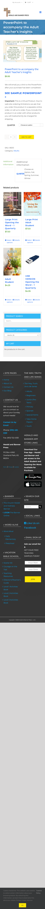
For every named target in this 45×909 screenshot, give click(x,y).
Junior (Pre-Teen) (31, 401)
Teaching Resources (8, 574)
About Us (8, 383)
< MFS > (34, 620)
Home (6, 380)
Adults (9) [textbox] (21, 335)
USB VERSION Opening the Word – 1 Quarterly (32, 282)
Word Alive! (8, 531)
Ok (22, 905)
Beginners (30, 395)
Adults (16, 151)
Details (17, 240)
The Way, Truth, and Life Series (31, 385)
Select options (9, 241)
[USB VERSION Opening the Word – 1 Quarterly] (33, 260)
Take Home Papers (31, 420)
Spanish (29, 411)
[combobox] (22, 335)
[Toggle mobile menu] (40, 12)
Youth (29, 426)
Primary (29, 407)
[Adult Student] (12, 261)
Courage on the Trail (10, 568)
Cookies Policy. (39, 892)
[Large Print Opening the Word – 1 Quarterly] (12, 204)
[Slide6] (22, 51)
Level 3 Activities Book (11, 601)
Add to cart (26, 137)
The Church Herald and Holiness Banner (12, 506)
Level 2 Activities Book (11, 594)
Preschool (10, 543)
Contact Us (8, 387)
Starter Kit (8, 563)
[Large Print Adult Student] (33, 204)
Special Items (32, 415)
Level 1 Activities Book (11, 588)
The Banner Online (12, 514)
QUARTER (11, 125)
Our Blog (7, 391)
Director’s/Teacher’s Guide (12, 581)
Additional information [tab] (8, 162)
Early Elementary (11, 537)
